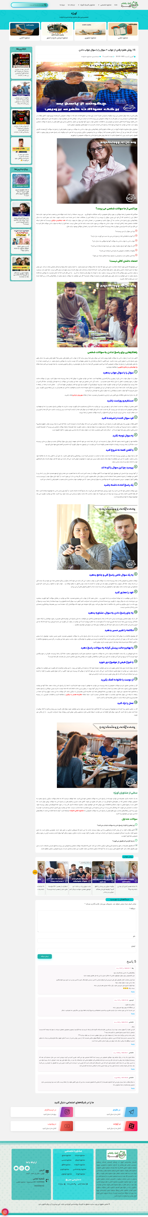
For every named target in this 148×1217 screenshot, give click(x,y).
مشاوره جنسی (66, 1160)
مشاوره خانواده (86, 57)
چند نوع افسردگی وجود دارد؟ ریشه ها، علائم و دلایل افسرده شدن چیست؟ (21, 221)
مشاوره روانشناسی (79, 1169)
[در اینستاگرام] (67, 1112)
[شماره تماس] (47, 1180)
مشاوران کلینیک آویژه (87, 5)
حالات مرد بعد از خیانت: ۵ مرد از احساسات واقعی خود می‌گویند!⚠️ (22, 157)
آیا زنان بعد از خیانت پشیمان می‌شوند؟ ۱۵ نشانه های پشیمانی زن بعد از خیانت (22, 72)
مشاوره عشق (66, 1155)
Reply (133, 992)
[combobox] (29, 5)
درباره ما (62, 5)
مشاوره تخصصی (105, 5)
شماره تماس (38, 1178)
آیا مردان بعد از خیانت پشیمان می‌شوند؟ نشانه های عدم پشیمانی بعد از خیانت (21, 129)
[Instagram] (21, 1168)
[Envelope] (16, 1168)
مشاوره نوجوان (66, 1174)
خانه (115, 5)
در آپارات (117, 1124)
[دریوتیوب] (67, 1126)
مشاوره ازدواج (80, 1160)
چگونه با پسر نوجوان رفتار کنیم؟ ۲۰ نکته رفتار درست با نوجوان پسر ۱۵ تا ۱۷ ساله (22, 101)
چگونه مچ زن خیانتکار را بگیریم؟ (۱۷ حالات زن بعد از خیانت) (21, 275)
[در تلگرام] (131, 1112)
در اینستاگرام (50, 1110)
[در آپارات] (131, 1126)
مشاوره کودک (80, 1174)
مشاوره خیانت (80, 1155)
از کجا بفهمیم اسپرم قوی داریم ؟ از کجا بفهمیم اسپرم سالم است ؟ (22, 193)
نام (134, 936)
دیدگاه (132, 909)
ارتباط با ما (71, 5)
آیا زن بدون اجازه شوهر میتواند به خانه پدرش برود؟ (21, 248)
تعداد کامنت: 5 (108, 57)
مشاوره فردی (64, 1169)
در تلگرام (116, 1110)
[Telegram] (27, 1168)
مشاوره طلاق (66, 1165)
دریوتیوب (52, 1124)
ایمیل (133, 946)
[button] (35, 872)
